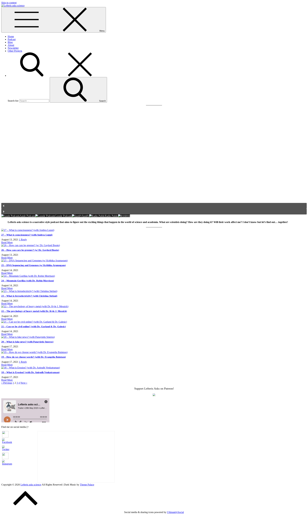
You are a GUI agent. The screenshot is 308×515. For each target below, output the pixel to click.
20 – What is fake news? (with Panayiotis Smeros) (27, 341)
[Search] (56, 75)
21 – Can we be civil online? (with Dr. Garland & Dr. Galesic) (33, 326)
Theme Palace (87, 484)
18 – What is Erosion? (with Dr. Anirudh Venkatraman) (30, 372)
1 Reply (23, 239)
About (11, 45)
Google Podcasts (63, 215)
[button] (154, 206)
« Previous (6, 382)
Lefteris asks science (31, 484)
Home (11, 36)
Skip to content (9, 2)
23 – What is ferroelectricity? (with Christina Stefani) (29, 296)
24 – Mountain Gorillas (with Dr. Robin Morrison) (27, 280)
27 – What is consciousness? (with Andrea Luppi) (26, 235)
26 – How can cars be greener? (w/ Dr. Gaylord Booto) (30, 250)
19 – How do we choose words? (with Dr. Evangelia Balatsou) (33, 357)
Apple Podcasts (27, 215)
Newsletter (13, 48)
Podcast (12, 39)
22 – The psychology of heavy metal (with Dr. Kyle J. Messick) (34, 311)
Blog (10, 42)
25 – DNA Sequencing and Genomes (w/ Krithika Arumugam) (33, 265)
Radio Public (111, 215)
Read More (7, 242)
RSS (127, 215)
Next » (23, 382)
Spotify (85, 215)
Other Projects (15, 51)
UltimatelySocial (175, 512)
